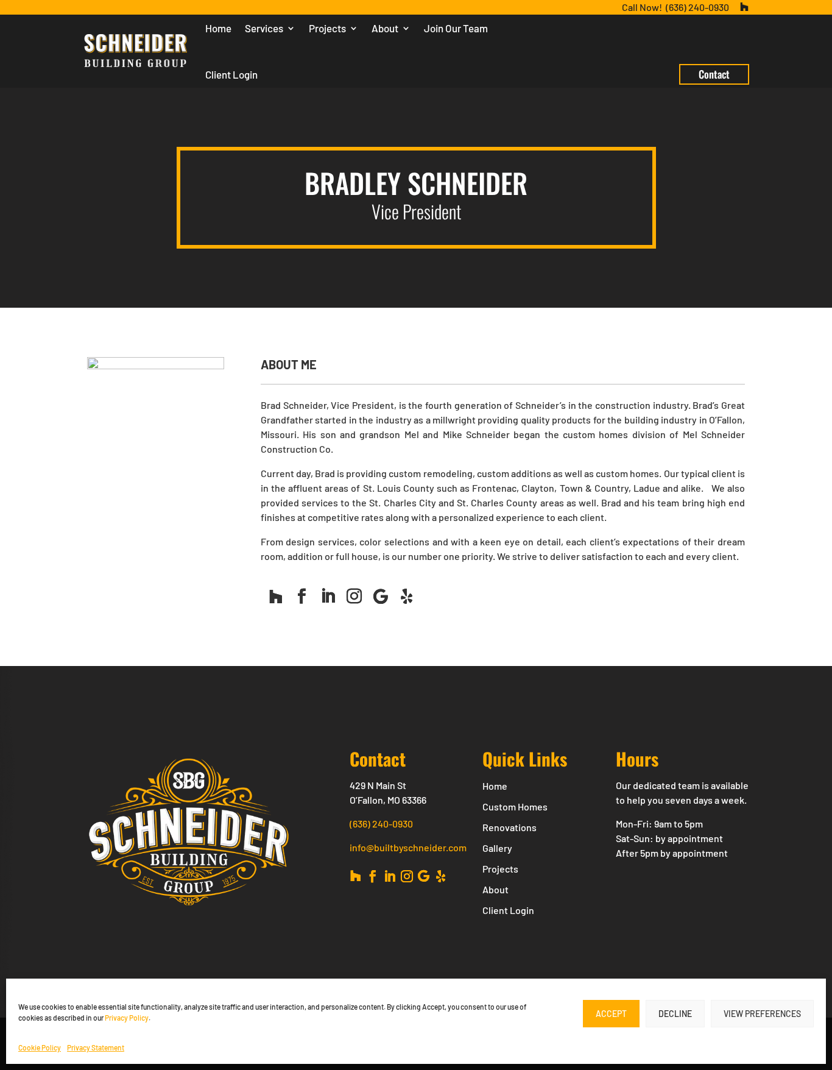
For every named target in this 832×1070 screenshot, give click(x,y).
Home (218, 28)
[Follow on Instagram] (354, 596)
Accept (611, 1013)
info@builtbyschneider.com (408, 847)
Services (264, 28)
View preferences (762, 1013)
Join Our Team (456, 28)
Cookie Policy (39, 1047)
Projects (327, 28)
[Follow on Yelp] (407, 596)
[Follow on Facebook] (302, 596)
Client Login (231, 74)
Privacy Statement (95, 1047)
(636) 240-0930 (381, 823)
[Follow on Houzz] (276, 596)
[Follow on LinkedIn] (328, 596)
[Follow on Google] (380, 596)
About (385, 28)
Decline (675, 1013)
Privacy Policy (127, 1017)
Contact (714, 74)
